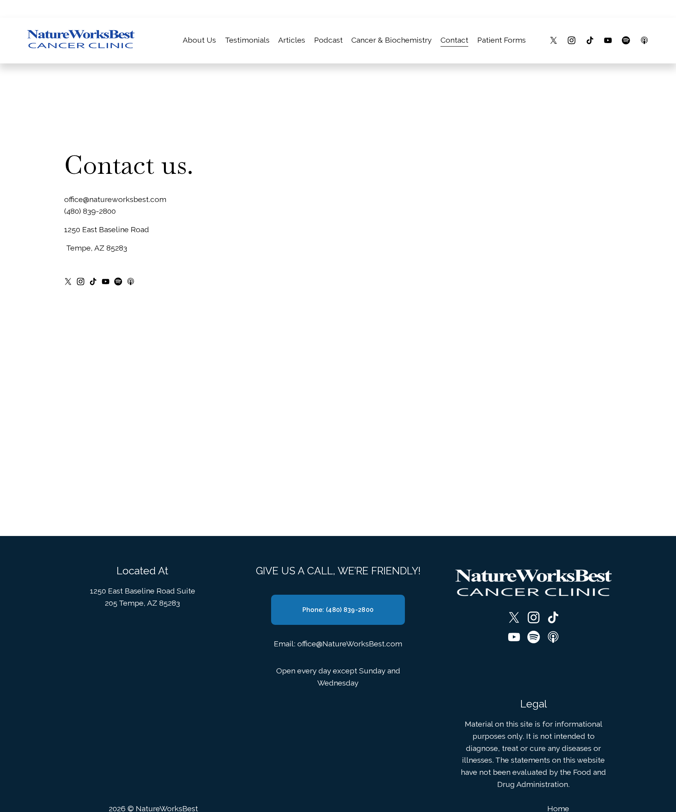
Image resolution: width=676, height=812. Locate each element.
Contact (454, 40)
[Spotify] (626, 40)
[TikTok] (590, 40)
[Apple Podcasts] (644, 40)
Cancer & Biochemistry (391, 40)
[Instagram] (571, 40)
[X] (553, 40)
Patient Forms (501, 40)
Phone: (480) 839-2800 (338, 610)
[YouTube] (608, 40)
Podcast (328, 40)
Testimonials (247, 40)
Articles (291, 40)
